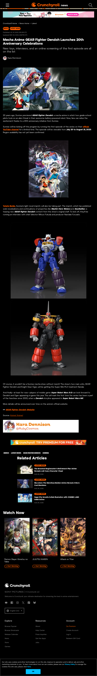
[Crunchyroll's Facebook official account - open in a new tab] (12, 602)
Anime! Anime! (16, 415)
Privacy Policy (70, 664)
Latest (34, 23)
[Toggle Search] (90, 5)
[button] (14, 611)
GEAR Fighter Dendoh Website (20, 410)
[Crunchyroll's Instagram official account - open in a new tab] (17, 602)
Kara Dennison (14, 58)
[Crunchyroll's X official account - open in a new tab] (23, 602)
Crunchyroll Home (10, 23)
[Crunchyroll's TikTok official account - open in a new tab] (29, 602)
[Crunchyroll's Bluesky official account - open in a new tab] (34, 602)
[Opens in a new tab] (48, 14)
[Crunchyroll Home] (17, 587)
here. (29, 667)
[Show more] (7, 5)
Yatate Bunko (9, 206)
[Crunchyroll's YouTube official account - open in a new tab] (6, 602)
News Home (24, 23)
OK (33, 671)
